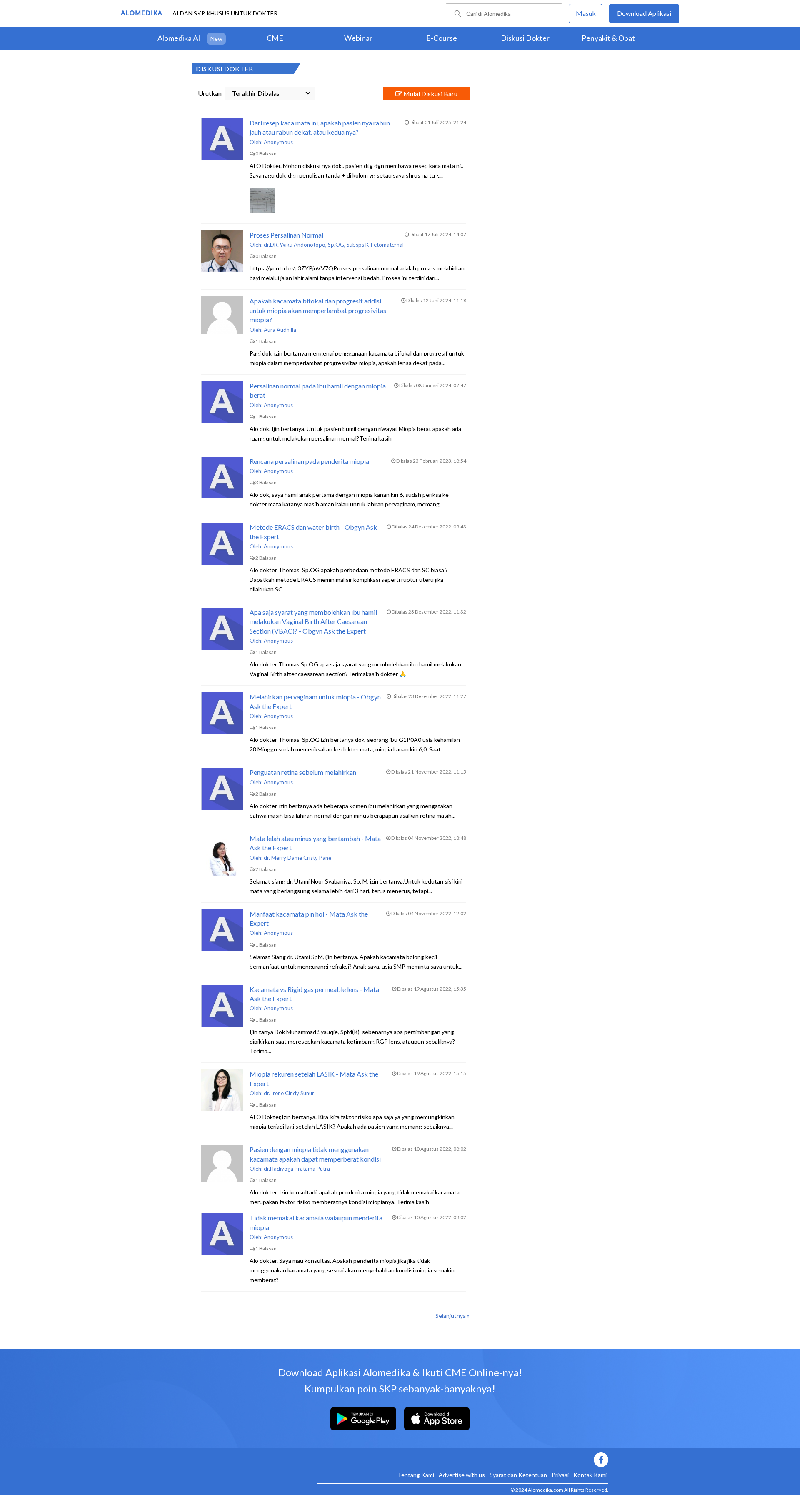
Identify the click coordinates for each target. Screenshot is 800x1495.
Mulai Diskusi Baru (430, 94)
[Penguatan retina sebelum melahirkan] (222, 788)
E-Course (441, 38)
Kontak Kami (590, 1474)
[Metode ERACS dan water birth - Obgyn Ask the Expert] (222, 543)
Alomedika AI (179, 38)
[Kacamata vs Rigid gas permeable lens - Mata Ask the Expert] (222, 1006)
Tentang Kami (416, 1474)
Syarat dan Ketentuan (518, 1474)
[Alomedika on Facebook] (462, 1459)
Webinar (358, 38)
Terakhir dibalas (256, 93)
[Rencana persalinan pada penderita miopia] (222, 477)
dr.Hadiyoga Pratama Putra (297, 1168)
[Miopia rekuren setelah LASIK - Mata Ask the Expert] (222, 1090)
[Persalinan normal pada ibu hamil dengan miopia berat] (222, 402)
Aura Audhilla (280, 329)
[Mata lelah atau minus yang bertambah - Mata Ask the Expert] (222, 855)
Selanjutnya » (452, 1315)
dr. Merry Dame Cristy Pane (297, 857)
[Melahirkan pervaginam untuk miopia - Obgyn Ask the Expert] (222, 713)
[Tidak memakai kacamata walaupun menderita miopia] (222, 1234)
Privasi (560, 1474)
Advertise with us (462, 1474)
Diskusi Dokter (525, 38)
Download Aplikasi (644, 13)
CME (275, 38)
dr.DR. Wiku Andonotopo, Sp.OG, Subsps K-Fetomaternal (334, 244)
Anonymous (278, 142)
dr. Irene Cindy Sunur (289, 1093)
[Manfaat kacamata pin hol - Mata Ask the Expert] (222, 930)
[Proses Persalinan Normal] (222, 251)
